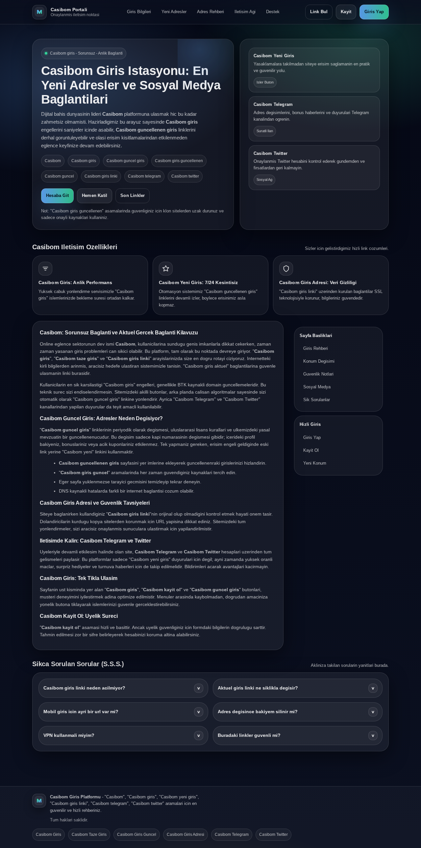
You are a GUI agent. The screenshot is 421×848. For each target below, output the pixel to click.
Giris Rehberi (315, 348)
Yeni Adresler (173, 11)
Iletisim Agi (245, 11)
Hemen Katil (94, 195)
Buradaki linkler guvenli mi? (296, 735)
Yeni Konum (314, 463)
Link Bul (319, 11)
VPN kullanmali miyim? (121, 735)
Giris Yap (374, 11)
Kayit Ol (311, 450)
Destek (273, 11)
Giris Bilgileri (139, 11)
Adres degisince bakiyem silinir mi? (296, 711)
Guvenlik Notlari (318, 374)
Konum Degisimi (318, 361)
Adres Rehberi (210, 11)
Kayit (346, 11)
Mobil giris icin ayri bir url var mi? (121, 711)
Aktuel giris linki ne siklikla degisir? (296, 688)
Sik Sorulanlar (316, 399)
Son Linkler (132, 195)
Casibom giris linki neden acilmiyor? (121, 688)
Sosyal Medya (317, 386)
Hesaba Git (57, 195)
